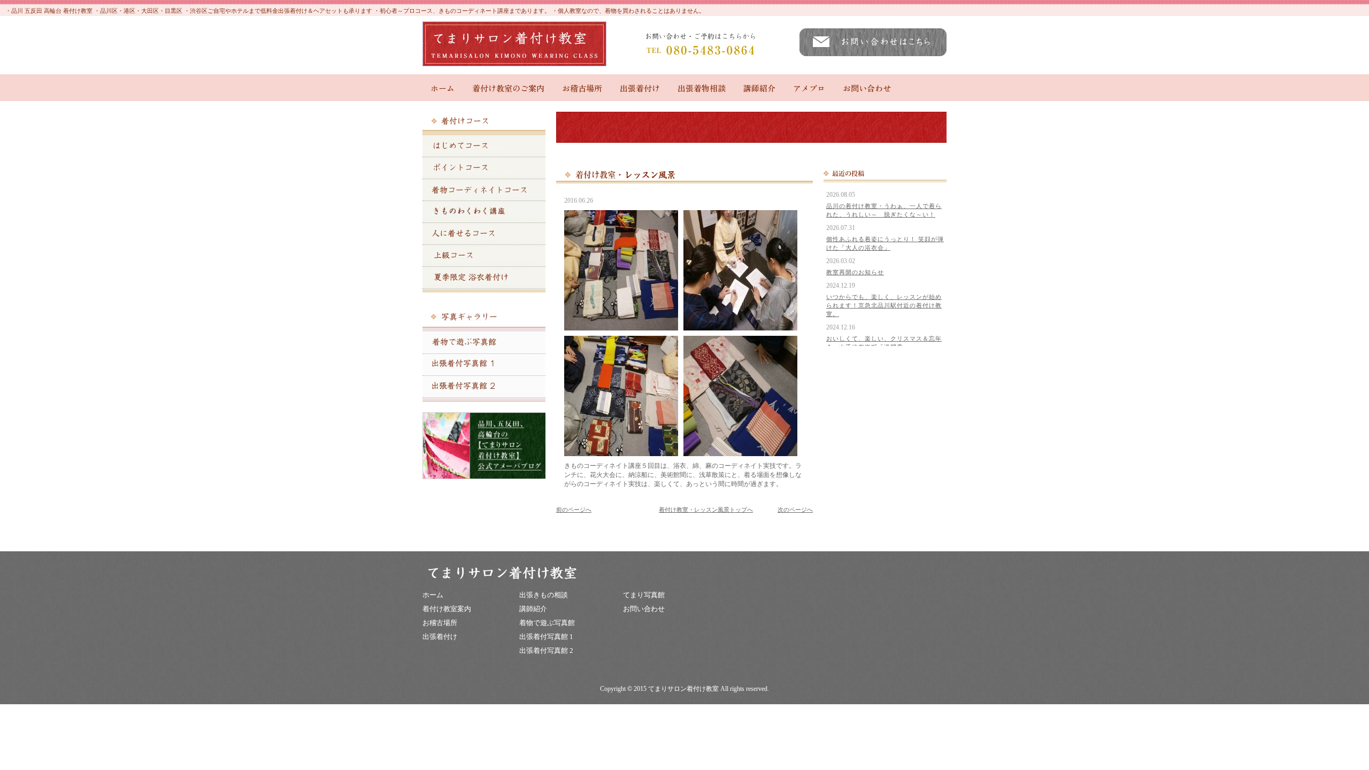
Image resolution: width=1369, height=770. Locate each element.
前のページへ (573, 509)
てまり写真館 (644, 595)
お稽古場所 (582, 88)
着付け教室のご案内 (508, 88)
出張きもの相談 (543, 595)
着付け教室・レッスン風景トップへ (706, 509)
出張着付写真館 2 (546, 650)
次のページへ (795, 509)
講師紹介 (759, 88)
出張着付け (640, 88)
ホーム (442, 88)
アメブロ (809, 88)
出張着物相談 (702, 88)
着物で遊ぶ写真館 (547, 623)
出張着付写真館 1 (546, 637)
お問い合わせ (867, 88)
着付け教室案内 (446, 609)
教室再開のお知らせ (855, 272)
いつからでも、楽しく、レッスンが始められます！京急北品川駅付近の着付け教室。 (884, 305)
